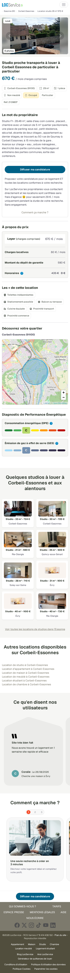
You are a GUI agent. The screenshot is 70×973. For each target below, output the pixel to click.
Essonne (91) (9, 11)
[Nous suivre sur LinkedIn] (53, 925)
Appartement (17, 944)
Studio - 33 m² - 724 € (18, 519)
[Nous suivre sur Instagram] (31, 925)
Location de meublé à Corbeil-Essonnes (25, 676)
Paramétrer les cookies (45, 968)
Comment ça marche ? (34, 212)
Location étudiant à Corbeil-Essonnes (24, 680)
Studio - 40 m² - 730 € (52, 611)
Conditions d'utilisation (15, 964)
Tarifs (56, 906)
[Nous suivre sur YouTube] (45, 925)
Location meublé (23, 948)
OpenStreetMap (60, 403)
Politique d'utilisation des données (48, 964)
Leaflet (47, 403)
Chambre (54, 944)
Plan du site (60, 935)
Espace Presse (14, 912)
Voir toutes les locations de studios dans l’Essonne (35, 629)
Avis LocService (45, 954)
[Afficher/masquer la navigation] (63, 5)
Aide (63, 912)
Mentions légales (42, 912)
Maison (31, 944)
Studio (42, 944)
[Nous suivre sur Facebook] (17, 925)
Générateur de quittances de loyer (35, 958)
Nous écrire (35, 918)
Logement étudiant (45, 948)
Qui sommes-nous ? (22, 906)
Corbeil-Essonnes (26, 11)
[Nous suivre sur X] (24, 925)
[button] (63, 392)
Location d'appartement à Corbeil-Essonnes (28, 669)
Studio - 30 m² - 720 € (52, 519)
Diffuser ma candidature (35, 169)
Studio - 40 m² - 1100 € (18, 611)
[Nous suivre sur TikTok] (38, 925)
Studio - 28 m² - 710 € (18, 580)
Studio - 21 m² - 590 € (18, 549)
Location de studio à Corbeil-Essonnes (25, 665)
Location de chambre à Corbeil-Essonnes (26, 684)
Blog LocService (25, 954)
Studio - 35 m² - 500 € (52, 549)
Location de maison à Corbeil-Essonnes (25, 672)
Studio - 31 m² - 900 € (52, 580)
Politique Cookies (21, 968)
